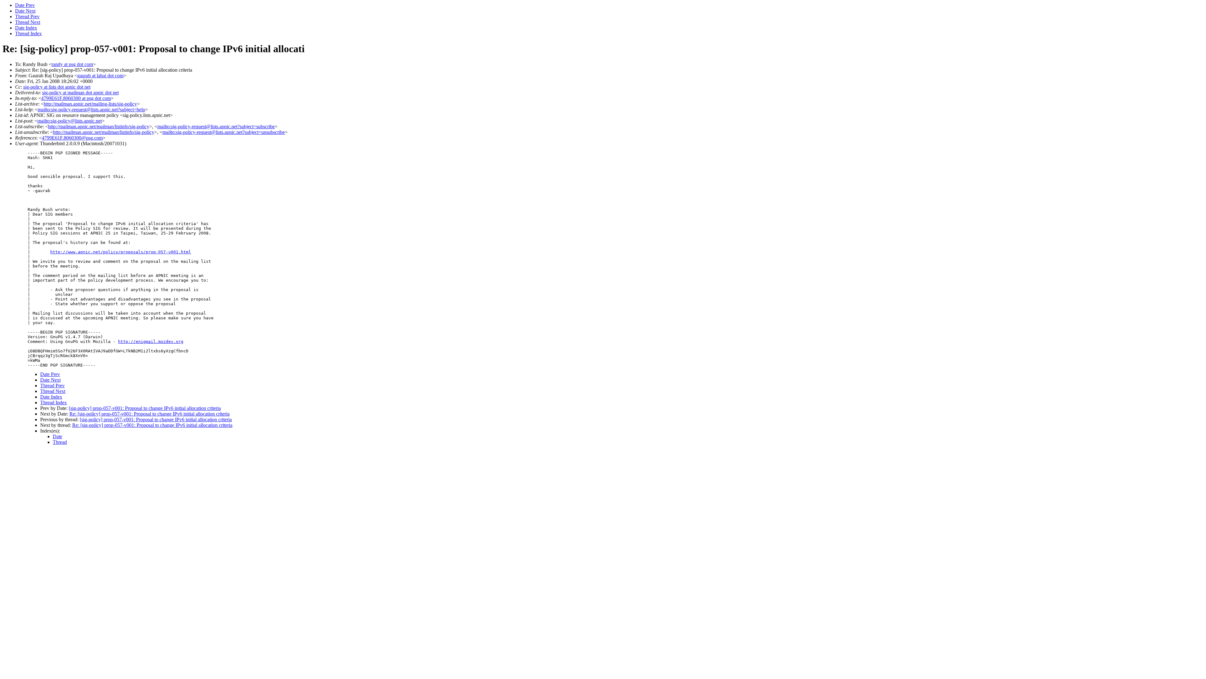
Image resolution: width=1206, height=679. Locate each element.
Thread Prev (27, 16)
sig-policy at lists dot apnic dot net (56, 87)
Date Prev (25, 5)
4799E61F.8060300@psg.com (72, 138)
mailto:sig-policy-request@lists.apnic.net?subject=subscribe (216, 126)
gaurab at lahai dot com (100, 75)
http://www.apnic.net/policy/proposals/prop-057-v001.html (120, 252)
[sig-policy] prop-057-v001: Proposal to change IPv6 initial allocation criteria (145, 408)
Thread (60, 442)
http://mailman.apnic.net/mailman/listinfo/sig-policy (98, 126)
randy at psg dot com (72, 64)
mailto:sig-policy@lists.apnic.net (69, 121)
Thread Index (28, 33)
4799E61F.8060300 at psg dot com (76, 98)
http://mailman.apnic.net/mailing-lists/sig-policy (90, 104)
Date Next (25, 11)
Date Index (26, 27)
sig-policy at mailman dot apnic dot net (80, 92)
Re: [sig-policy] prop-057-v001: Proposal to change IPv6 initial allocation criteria (149, 414)
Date (57, 436)
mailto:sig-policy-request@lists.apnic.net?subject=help (91, 109)
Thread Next (27, 22)
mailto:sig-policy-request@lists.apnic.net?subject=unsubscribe (223, 132)
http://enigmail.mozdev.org (150, 341)
